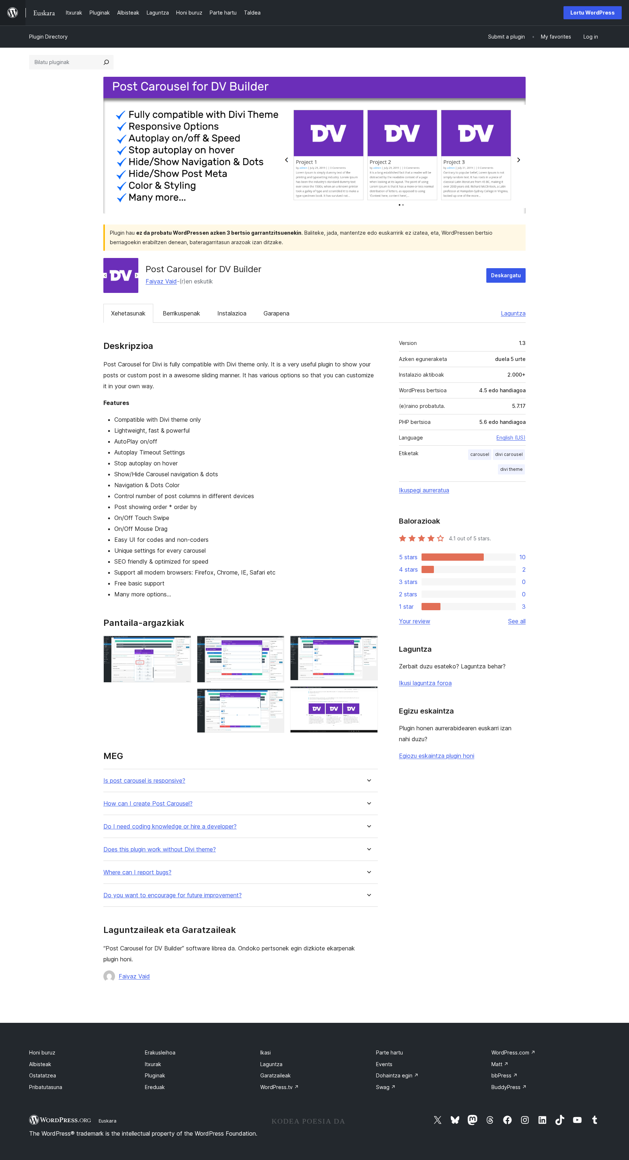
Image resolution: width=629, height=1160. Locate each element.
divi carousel (509, 454)
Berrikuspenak (181, 313)
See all (517, 621)
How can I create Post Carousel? (148, 803)
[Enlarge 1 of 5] (181, 645)
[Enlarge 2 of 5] (274, 645)
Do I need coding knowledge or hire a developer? (170, 826)
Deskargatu (506, 275)
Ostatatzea (42, 1075)
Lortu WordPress (592, 12)
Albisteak (40, 1064)
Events (384, 1064)
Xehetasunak (128, 313)
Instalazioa (231, 313)
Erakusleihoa (160, 1052)
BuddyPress (509, 1087)
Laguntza (513, 313)
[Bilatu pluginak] (106, 62)
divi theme (511, 469)
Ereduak (155, 1087)
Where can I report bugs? (137, 872)
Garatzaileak (275, 1075)
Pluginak (155, 1075)
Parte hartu (389, 1052)
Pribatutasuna (45, 1087)
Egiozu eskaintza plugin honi (436, 755)
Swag (386, 1087)
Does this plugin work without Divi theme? (159, 849)
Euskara (107, 1121)
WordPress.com (513, 1052)
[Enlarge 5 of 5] (368, 696)
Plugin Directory (48, 36)
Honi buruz (42, 1052)
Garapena (276, 313)
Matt (500, 1064)
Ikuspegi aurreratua (424, 490)
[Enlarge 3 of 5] (274, 698)
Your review (414, 621)
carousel (479, 454)
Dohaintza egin (397, 1075)
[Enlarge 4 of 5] (368, 645)
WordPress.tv (279, 1087)
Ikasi (265, 1052)
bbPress (504, 1075)
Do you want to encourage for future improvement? (172, 895)
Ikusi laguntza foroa (425, 683)
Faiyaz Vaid (161, 281)
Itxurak (153, 1064)
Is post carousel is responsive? (144, 780)
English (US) (511, 437)
